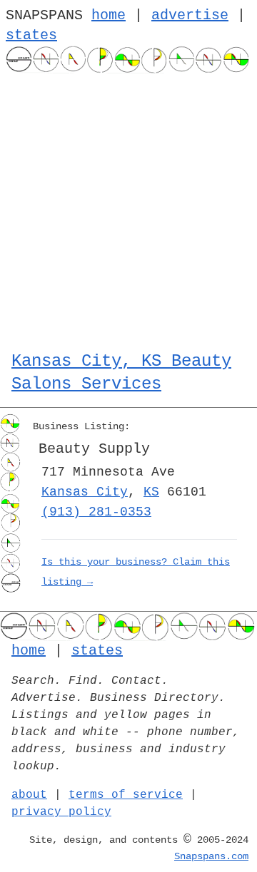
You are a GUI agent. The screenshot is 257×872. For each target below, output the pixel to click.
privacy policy (61, 812)
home (108, 15)
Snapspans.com (211, 856)
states (31, 35)
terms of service (126, 795)
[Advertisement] (128, 209)
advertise (189, 15)
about (29, 795)
